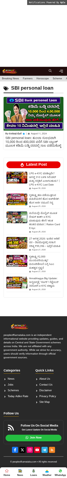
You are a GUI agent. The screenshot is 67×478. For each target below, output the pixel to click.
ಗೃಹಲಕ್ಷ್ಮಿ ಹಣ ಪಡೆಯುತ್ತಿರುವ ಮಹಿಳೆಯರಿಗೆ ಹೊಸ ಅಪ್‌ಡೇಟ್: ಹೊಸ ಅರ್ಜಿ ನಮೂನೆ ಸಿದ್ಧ (44, 199)
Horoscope (42, 78)
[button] (50, 71)
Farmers (28, 78)
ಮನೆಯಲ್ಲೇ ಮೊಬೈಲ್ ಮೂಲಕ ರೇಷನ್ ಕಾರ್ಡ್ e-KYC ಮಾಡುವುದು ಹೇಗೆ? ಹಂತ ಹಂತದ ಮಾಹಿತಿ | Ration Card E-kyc (44, 221)
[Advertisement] (33, 33)
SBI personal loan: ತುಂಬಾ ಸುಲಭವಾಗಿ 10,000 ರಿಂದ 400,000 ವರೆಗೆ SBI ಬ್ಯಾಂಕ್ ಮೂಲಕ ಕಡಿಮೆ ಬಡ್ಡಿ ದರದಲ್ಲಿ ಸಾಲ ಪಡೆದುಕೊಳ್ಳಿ (33, 142)
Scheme (57, 78)
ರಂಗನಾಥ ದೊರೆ (15, 133)
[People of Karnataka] (10, 71)
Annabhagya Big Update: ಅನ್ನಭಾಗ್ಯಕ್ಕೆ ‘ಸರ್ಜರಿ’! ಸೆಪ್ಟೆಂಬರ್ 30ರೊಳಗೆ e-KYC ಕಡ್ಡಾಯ (43, 282)
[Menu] (61, 71)
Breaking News (10, 78)
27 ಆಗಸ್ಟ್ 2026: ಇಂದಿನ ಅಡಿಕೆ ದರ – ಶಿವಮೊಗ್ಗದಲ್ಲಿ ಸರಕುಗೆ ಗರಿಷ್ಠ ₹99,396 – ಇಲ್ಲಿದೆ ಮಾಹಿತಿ (44, 242)
